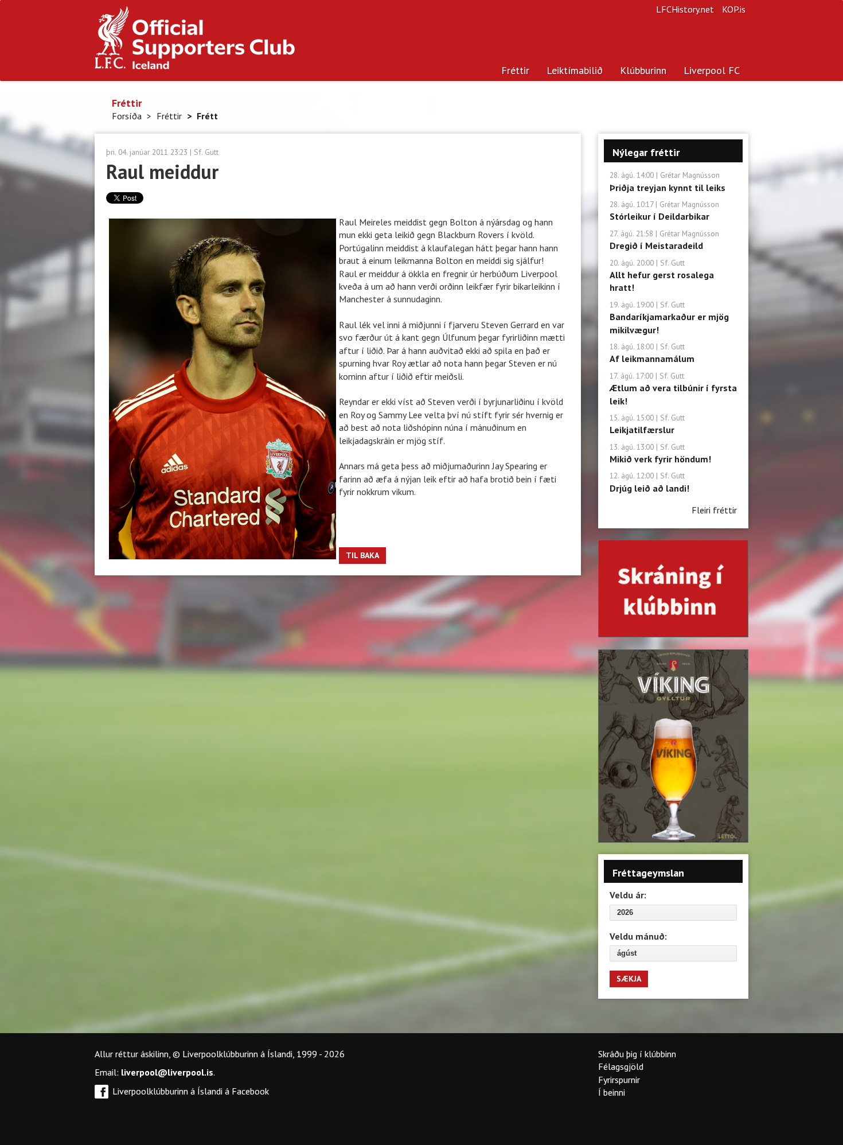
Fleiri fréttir (714, 510)
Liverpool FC (712, 70)
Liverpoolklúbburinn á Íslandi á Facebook (190, 1091)
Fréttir (515, 70)
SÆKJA (628, 978)
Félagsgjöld (620, 1066)
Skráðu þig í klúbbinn (637, 1054)
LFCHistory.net (685, 9)
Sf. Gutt (206, 152)
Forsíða (127, 116)
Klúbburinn (643, 70)
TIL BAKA (362, 555)
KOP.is (734, 9)
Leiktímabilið (575, 70)
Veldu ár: (628, 895)
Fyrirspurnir (619, 1079)
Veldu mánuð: (638, 936)
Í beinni (611, 1092)
